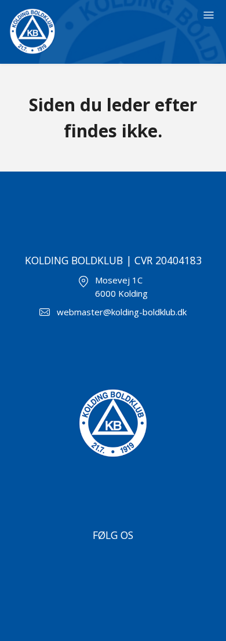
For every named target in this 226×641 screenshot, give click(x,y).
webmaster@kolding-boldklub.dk (122, 312)
